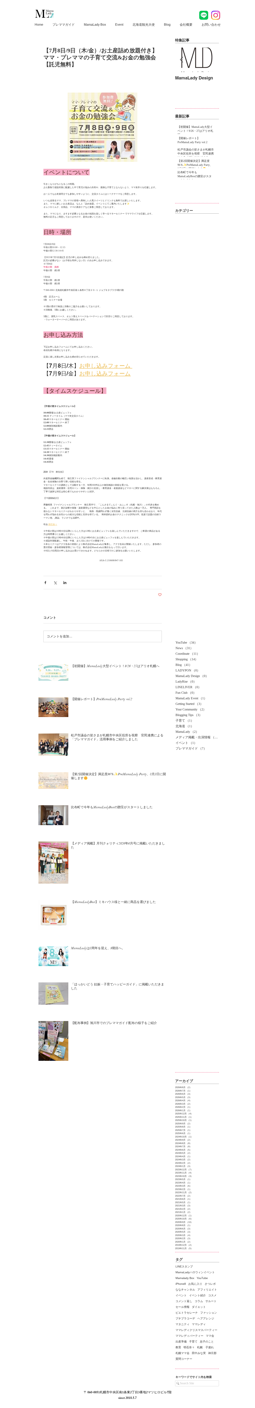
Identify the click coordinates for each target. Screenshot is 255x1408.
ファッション (208, 1312)
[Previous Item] (181, 60)
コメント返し (184, 1301)
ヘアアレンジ (205, 1318)
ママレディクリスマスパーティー (196, 1330)
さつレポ (210, 1283)
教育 (178, 1347)
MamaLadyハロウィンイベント (195, 1272)
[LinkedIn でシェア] (65, 582)
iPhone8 (181, 1283)
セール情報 (182, 1306)
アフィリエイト (207, 1289)
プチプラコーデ (185, 1318)
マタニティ (182, 1324)
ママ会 (210, 1335)
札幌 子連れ (205, 1347)
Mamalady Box (185, 1278)
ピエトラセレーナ (187, 1312)
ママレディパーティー (189, 1335)
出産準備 (181, 1341)
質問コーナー (184, 1358)
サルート (211, 1301)
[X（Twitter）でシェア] (55, 582)
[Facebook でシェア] (45, 582)
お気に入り (195, 1283)
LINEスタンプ (184, 1266)
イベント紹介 (197, 1295)
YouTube (202, 1278)
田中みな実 (199, 1353)
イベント (181, 1295)
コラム (199, 1301)
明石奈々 (189, 1347)
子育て (193, 1341)
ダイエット (199, 1306)
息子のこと (207, 1341)
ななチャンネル (185, 1289)
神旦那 (212, 1353)
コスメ (212, 1295)
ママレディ (199, 1324)
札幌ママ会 (182, 1353)
